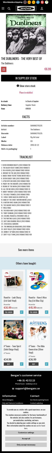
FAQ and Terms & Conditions (12, 403)
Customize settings (26, 433)
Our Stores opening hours (39, 400)
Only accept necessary (26, 445)
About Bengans (7, 400)
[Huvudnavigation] (3, 8)
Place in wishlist (26, 92)
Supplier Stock (30, 105)
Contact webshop (36, 403)
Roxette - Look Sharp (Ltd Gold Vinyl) (12, 299)
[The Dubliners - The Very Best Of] (26, 34)
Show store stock (27, 86)
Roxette (7, 304)
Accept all (26, 439)
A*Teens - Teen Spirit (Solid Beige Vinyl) (12, 348)
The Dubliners (7, 63)
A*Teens (7, 353)
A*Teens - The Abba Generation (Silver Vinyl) (37, 349)
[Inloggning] (42, 8)
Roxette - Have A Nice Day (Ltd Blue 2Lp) (38, 299)
